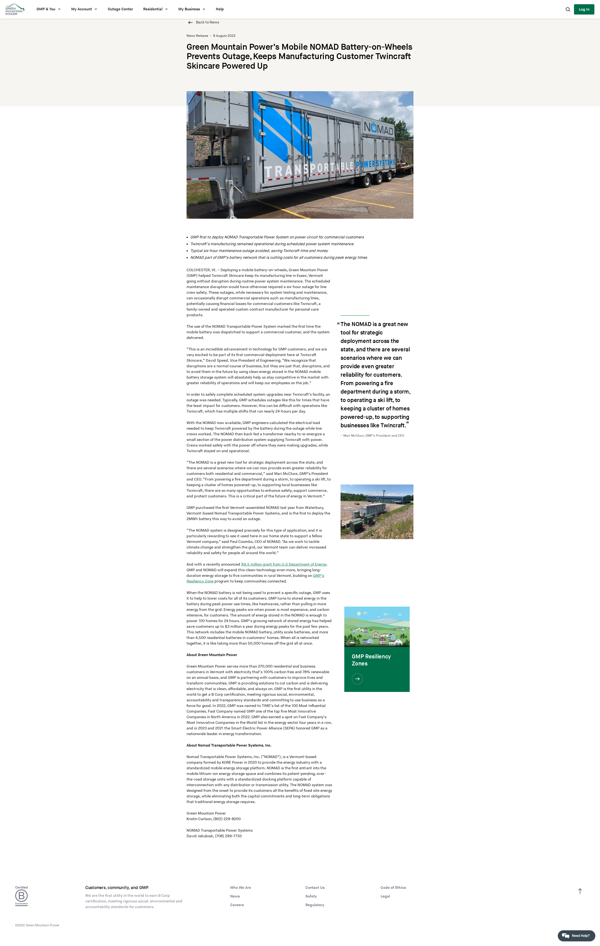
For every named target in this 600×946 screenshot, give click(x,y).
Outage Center (120, 9)
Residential (152, 9)
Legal (385, 896)
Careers (237, 905)
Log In (584, 9)
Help (220, 9)
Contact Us (315, 888)
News (235, 896)
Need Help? (581, 936)
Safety (311, 896)
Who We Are (240, 888)
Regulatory (314, 905)
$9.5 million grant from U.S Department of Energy (283, 564)
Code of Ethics (393, 888)
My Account (81, 9)
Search (568, 9)
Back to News (207, 22)
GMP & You (46, 9)
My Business (189, 9)
